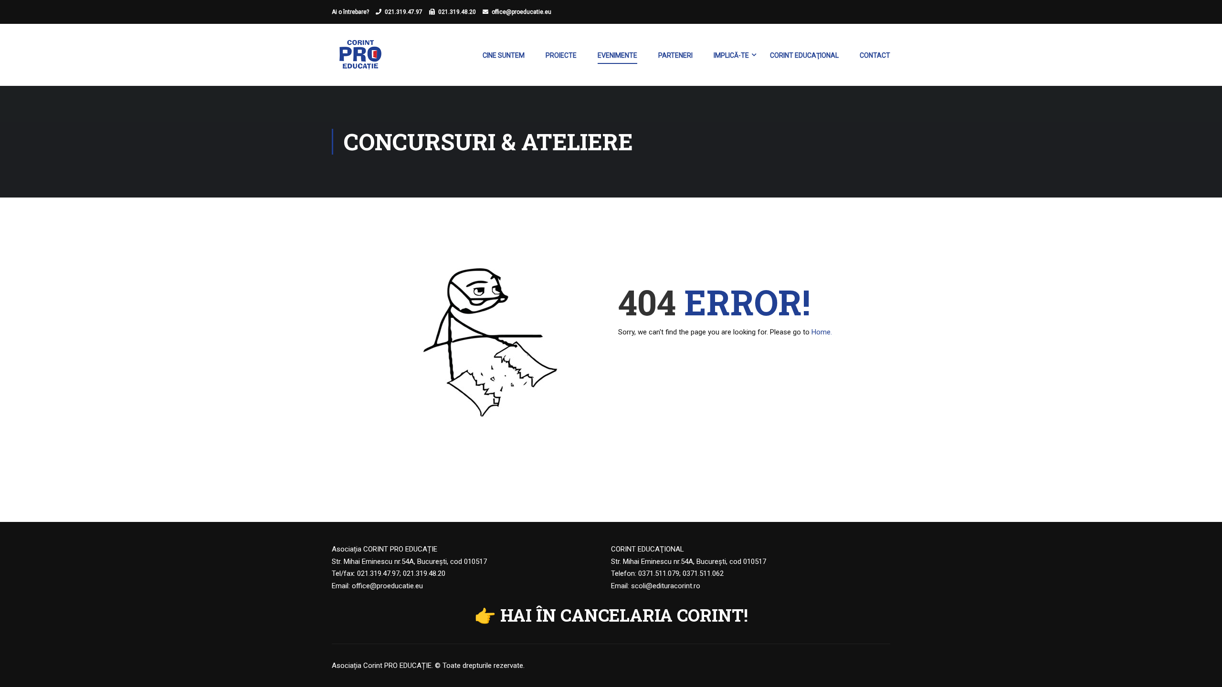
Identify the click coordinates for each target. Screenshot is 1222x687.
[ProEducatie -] (360, 59)
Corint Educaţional (804, 55)
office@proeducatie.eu (521, 12)
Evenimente (617, 55)
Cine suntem (504, 55)
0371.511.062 (703, 573)
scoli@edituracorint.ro (665, 586)
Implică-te (731, 55)
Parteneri (675, 55)
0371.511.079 (658, 573)
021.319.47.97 (403, 12)
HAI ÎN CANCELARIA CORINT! (624, 615)
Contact (875, 55)
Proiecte (561, 55)
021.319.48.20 (457, 12)
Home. (821, 332)
